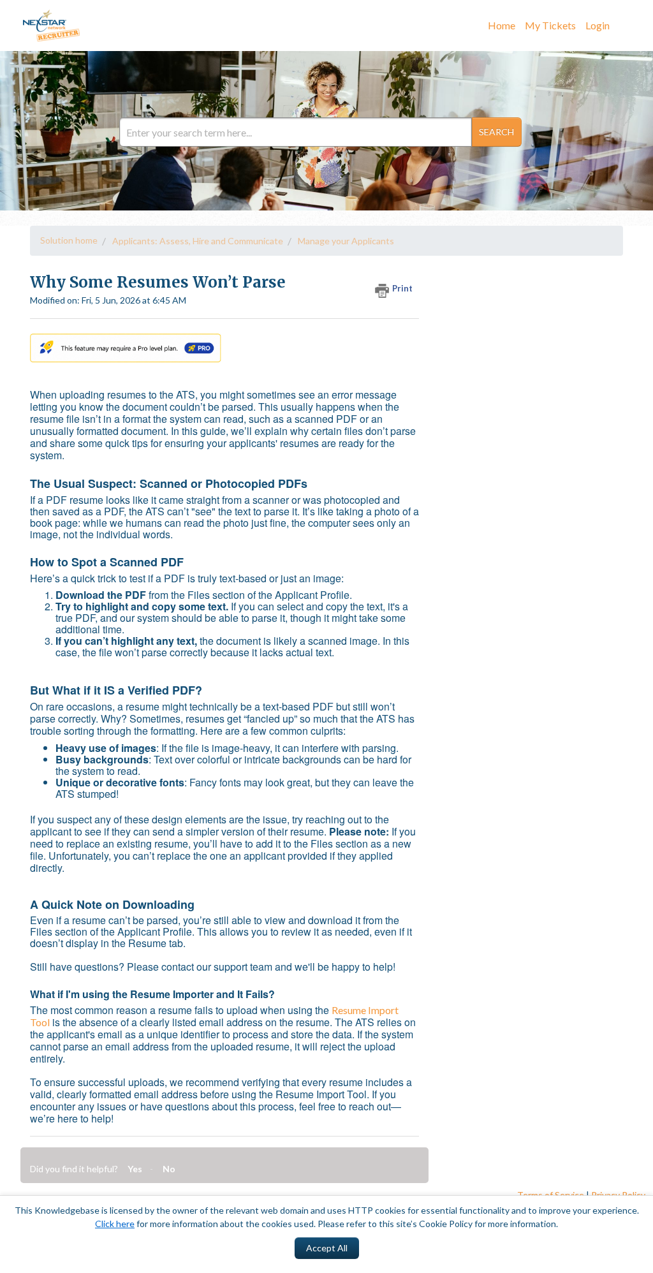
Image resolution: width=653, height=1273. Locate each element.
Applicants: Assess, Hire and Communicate (197, 240)
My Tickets (550, 25)
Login (597, 25)
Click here (115, 1223)
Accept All (327, 1247)
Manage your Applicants (346, 240)
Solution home (69, 240)
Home (501, 25)
